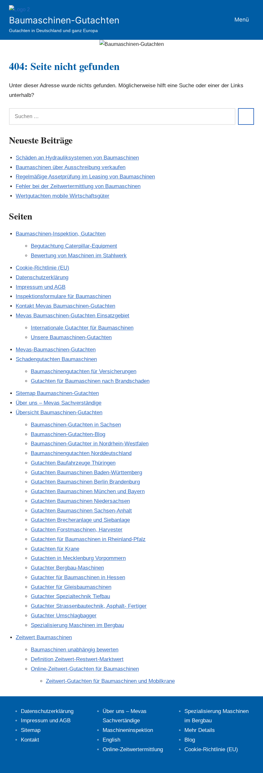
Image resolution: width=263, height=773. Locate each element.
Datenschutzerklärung (42, 277)
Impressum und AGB (40, 287)
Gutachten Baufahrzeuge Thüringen (73, 463)
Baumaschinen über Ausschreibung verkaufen (70, 167)
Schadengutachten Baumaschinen (56, 359)
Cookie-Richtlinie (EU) (42, 268)
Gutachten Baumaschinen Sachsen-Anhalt (81, 511)
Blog (189, 740)
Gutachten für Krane (55, 549)
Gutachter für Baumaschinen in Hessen (78, 577)
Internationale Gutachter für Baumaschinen (82, 328)
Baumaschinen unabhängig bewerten (74, 650)
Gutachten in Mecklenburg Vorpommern (78, 558)
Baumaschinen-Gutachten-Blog (68, 434)
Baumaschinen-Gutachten (64, 20)
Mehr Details (199, 730)
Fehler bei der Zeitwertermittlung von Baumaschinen (78, 186)
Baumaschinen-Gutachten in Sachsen (76, 425)
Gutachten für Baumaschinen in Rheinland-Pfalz (88, 539)
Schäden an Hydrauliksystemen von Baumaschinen (77, 158)
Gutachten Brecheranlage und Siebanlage (80, 520)
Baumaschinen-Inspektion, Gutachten (61, 234)
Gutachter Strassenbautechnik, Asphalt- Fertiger (89, 606)
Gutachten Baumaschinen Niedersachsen (80, 501)
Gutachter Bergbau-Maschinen (67, 568)
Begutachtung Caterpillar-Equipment (74, 246)
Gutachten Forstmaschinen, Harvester (77, 530)
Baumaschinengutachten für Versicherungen (83, 371)
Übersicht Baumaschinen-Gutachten (59, 412)
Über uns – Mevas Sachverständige (58, 403)
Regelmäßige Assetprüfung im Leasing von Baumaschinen (85, 177)
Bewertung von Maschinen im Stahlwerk (79, 256)
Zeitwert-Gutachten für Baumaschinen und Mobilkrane (110, 681)
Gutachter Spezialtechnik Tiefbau (70, 596)
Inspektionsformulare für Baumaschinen (63, 296)
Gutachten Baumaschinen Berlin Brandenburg (85, 482)
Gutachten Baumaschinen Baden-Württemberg (86, 472)
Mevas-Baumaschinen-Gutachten (56, 350)
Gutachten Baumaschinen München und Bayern (88, 491)
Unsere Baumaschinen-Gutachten (71, 337)
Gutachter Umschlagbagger (64, 616)
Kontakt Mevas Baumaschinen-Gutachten (65, 306)
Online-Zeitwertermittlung (133, 749)
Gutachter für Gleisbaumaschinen (71, 587)
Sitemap (30, 730)
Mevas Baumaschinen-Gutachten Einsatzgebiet (72, 316)
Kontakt (30, 740)
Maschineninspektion (128, 730)
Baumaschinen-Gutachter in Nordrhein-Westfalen (89, 444)
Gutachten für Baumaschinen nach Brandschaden (90, 381)
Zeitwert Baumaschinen (44, 637)
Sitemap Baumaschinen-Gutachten (57, 393)
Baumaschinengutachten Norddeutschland (81, 453)
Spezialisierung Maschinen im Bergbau (77, 625)
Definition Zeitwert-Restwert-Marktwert (77, 659)
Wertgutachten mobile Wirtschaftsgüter (62, 196)
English (111, 740)
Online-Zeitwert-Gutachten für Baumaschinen (85, 669)
